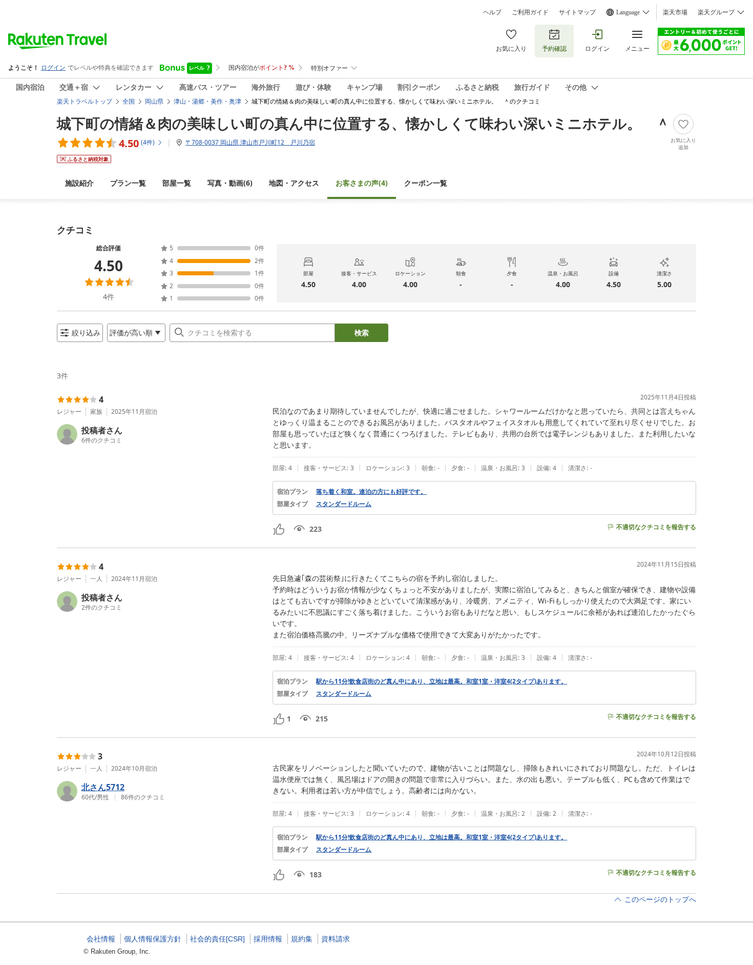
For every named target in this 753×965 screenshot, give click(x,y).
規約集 (301, 939)
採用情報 (268, 939)
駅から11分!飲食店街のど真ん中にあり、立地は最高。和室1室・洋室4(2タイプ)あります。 (441, 681)
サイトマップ (577, 12)
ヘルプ (492, 12)
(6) (230, 183)
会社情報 (101, 939)
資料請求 (335, 939)
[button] (160, 434)
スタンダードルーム (343, 504)
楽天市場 (675, 12)
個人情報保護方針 (152, 939)
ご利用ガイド (530, 12)
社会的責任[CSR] (217, 939)
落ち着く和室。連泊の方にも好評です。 (371, 492)
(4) (362, 183)
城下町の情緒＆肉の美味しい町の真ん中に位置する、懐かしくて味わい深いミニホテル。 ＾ (363, 123)
